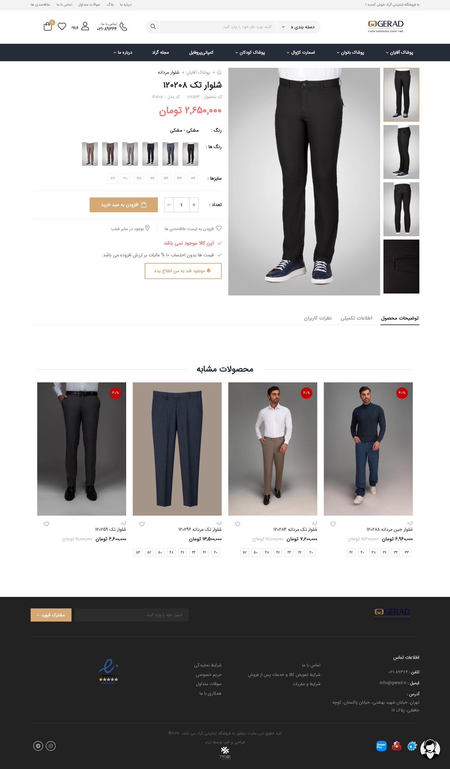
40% (402, 393)
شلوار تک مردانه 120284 (295, 529)
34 (396, 552)
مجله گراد (160, 52)
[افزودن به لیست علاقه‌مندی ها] (333, 524)
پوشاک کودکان (252, 52)
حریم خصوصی (209, 674)
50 (256, 552)
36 (384, 552)
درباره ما (125, 5)
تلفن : (414, 672)
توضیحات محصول (400, 318)
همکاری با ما (211, 693)
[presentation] (222, 552)
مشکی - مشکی (184, 130)
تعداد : (215, 204)
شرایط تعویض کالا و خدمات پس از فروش (284, 674)
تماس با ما (64, 5)
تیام (208, 742)
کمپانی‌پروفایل (201, 52)
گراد (314, 523)
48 (267, 552)
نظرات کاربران (318, 318)
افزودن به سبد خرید (119, 204)
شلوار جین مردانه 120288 (390, 529)
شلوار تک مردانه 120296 (200, 529)
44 (289, 552)
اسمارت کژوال (303, 52)
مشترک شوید (53, 615)
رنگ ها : (214, 146)
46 (278, 552)
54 (138, 552)
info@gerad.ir (393, 682)
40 (362, 552)
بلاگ (110, 5)
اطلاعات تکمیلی (356, 318)
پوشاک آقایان (401, 52)
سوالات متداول (89, 5)
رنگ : (216, 130)
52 (245, 552)
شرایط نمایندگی (208, 665)
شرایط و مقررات (307, 683)
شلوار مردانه (169, 72)
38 (374, 552)
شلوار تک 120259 (110, 529)
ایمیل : (413, 682)
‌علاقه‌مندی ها (40, 5)
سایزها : (215, 178)
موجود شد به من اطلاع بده (180, 270)
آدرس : (413, 694)
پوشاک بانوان (352, 52)
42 (351, 552)
